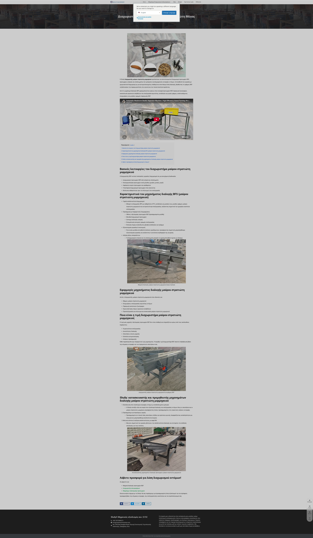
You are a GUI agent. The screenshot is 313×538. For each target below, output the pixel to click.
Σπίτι (144, 2)
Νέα (174, 2)
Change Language (169, 12)
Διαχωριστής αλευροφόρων (131, 488)
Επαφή (180, 2)
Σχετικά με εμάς (188, 2)
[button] (125, 503)
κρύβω (132, 145)
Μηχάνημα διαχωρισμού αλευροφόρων (159, 2)
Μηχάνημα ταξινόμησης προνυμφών (134, 491)
